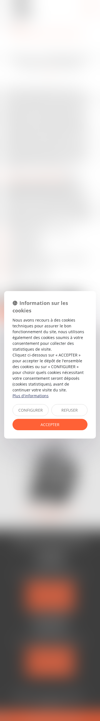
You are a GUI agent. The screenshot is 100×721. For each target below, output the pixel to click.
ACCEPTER (50, 424)
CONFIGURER (30, 410)
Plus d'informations (30, 395)
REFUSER (69, 410)
